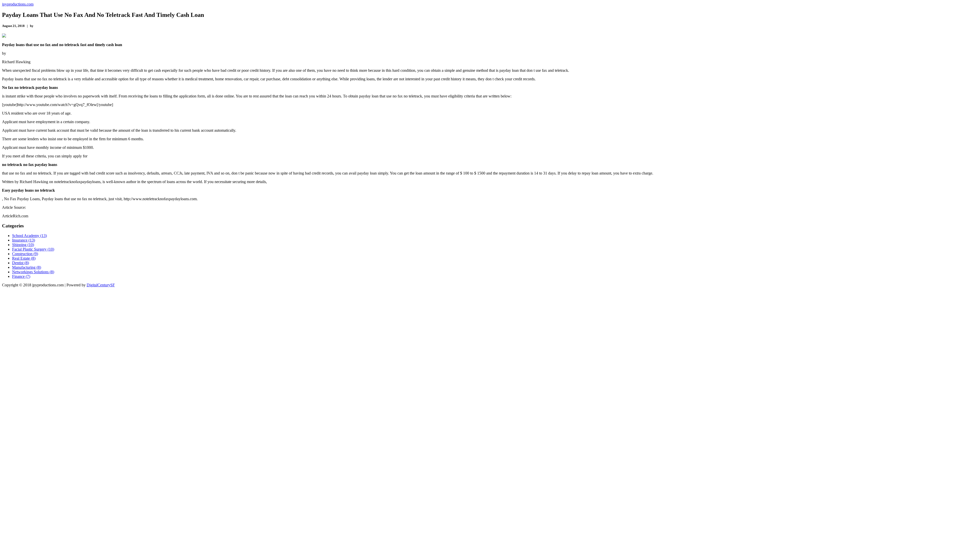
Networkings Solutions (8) (33, 272)
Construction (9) (25, 254)
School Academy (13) (29, 235)
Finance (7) (21, 276)
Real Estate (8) (24, 258)
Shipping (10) (23, 245)
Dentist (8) (20, 263)
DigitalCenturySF (101, 285)
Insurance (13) (23, 240)
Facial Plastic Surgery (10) (33, 249)
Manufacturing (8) (26, 267)
